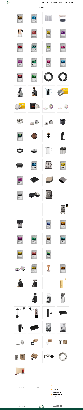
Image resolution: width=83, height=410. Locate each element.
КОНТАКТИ (60, 2)
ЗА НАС (43, 2)
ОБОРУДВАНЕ (55, 2)
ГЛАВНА (15, 10)
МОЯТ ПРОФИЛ (65, 2)
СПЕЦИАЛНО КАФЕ (48, 2)
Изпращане (45, 400)
